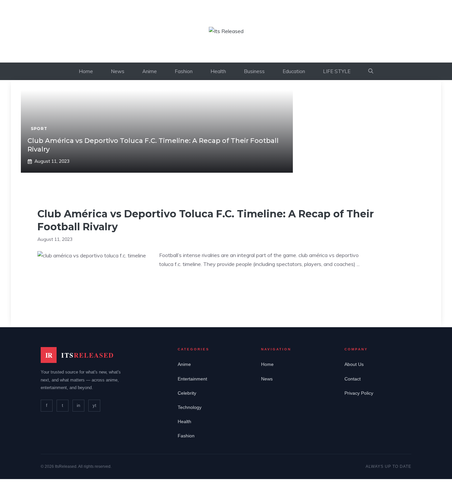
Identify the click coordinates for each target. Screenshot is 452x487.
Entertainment (192, 378)
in (78, 405)
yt (94, 405)
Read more (179, 285)
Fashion (184, 71)
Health (218, 71)
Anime (149, 71)
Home (86, 71)
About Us (354, 364)
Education (294, 71)
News (117, 71)
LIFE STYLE (336, 71)
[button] (370, 71)
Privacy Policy (358, 393)
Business (254, 71)
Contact (352, 378)
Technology (190, 407)
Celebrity (187, 393)
